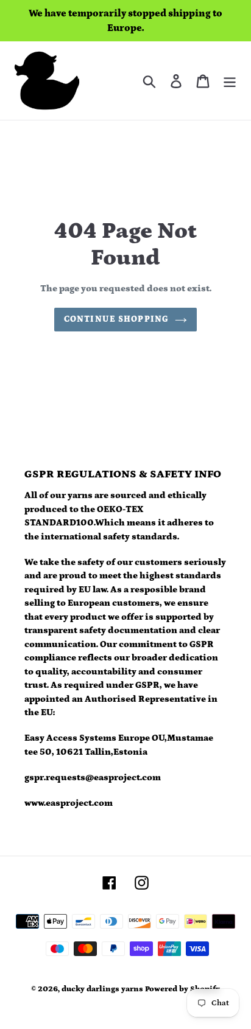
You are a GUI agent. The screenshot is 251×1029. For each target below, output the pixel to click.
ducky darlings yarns (102, 989)
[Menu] (229, 80)
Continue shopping (116, 319)
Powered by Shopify (182, 989)
